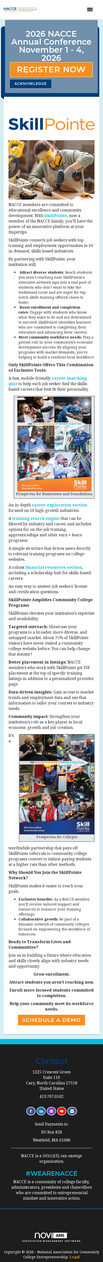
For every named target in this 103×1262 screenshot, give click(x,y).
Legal (75, 1257)
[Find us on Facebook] (31, 1111)
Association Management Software (51, 1241)
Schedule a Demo (51, 1020)
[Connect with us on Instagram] (51, 1111)
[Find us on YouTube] (61, 1111)
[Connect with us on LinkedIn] (41, 1111)
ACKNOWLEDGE (30, 83)
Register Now (51, 69)
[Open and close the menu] (70, 9)
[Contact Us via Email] (72, 1111)
